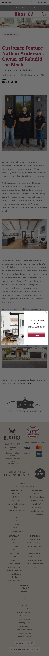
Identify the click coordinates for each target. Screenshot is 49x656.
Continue (36, 335)
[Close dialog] (46, 312)
